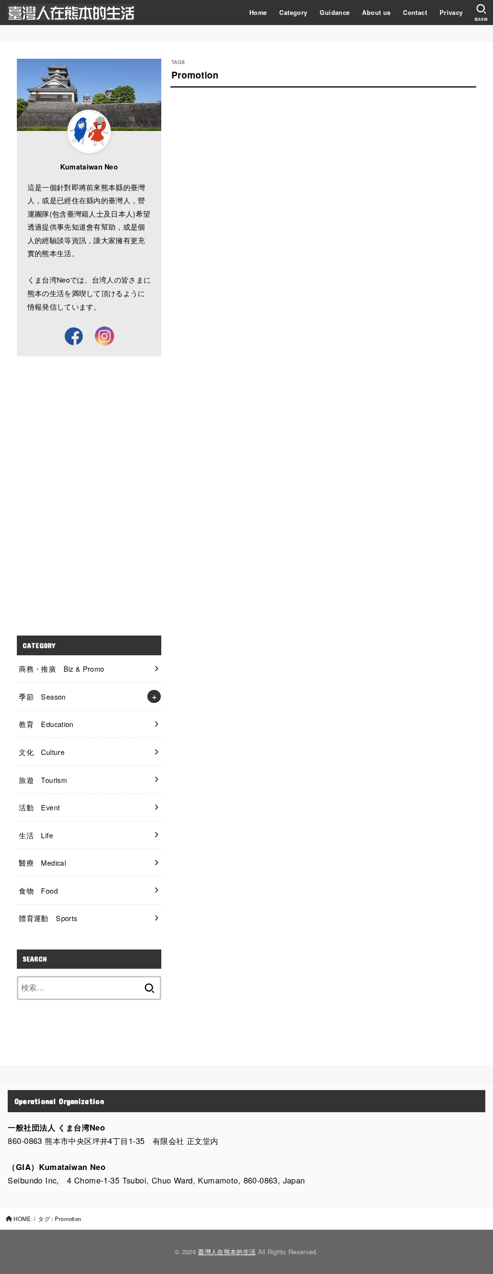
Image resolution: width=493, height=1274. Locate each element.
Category (293, 12)
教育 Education (46, 724)
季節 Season (42, 696)
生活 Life (36, 835)
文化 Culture (42, 752)
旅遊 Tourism (43, 780)
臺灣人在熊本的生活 (227, 1251)
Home (258, 12)
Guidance (335, 12)
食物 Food (38, 890)
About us (376, 12)
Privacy (451, 12)
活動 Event (39, 807)
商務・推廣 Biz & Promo (61, 668)
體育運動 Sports (48, 918)
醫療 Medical (42, 863)
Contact (415, 12)
